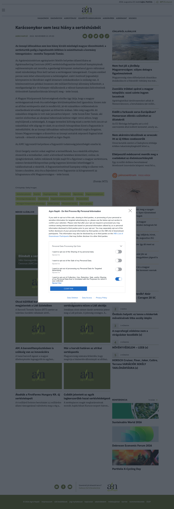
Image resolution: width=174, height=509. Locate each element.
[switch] (118, 251)
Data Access (87, 298)
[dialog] (87, 254)
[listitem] (87, 246)
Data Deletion (72, 298)
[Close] (131, 211)
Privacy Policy (101, 298)
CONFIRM (68, 289)
